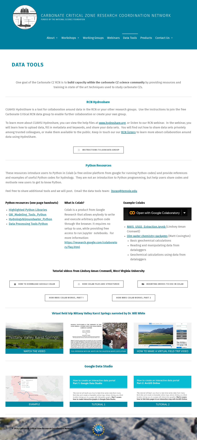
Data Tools (130, 38)
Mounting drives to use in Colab (165, 284)
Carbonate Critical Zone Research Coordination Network (106, 15)
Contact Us (162, 38)
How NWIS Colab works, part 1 (66, 297)
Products (146, 38)
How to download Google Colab (36, 284)
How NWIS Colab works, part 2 (133, 297)
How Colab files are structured (100, 284)
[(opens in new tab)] (34, 338)
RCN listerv (128, 132)
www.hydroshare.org (112, 123)
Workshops (68, 38)
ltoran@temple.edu (124, 191)
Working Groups (93, 38)
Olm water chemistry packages (147, 236)
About (51, 38)
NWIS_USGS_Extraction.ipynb (146, 226)
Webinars (113, 38)
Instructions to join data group (100, 150)
